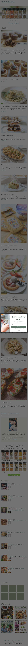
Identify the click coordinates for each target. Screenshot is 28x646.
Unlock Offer (18, 326)
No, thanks (18, 330)
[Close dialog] (26, 315)
